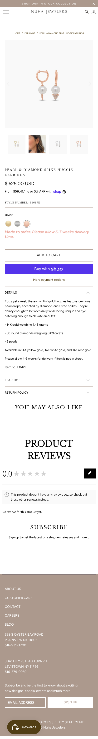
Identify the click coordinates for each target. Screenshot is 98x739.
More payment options (49, 279)
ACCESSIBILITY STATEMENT (62, 722)
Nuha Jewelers (54, 727)
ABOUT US (13, 589)
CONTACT (12, 607)
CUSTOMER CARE (18, 598)
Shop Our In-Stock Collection (49, 3)
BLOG (9, 625)
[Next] (89, 84)
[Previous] (8, 84)
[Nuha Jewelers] (49, 12)
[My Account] (94, 12)
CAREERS (12, 615)
